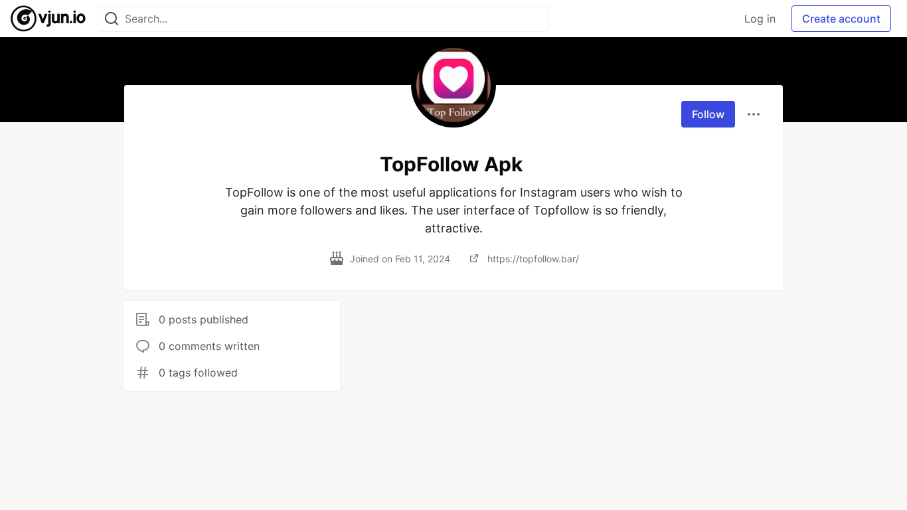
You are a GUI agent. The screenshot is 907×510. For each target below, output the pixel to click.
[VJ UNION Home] (49, 18)
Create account (841, 18)
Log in (760, 18)
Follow (708, 114)
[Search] (111, 19)
